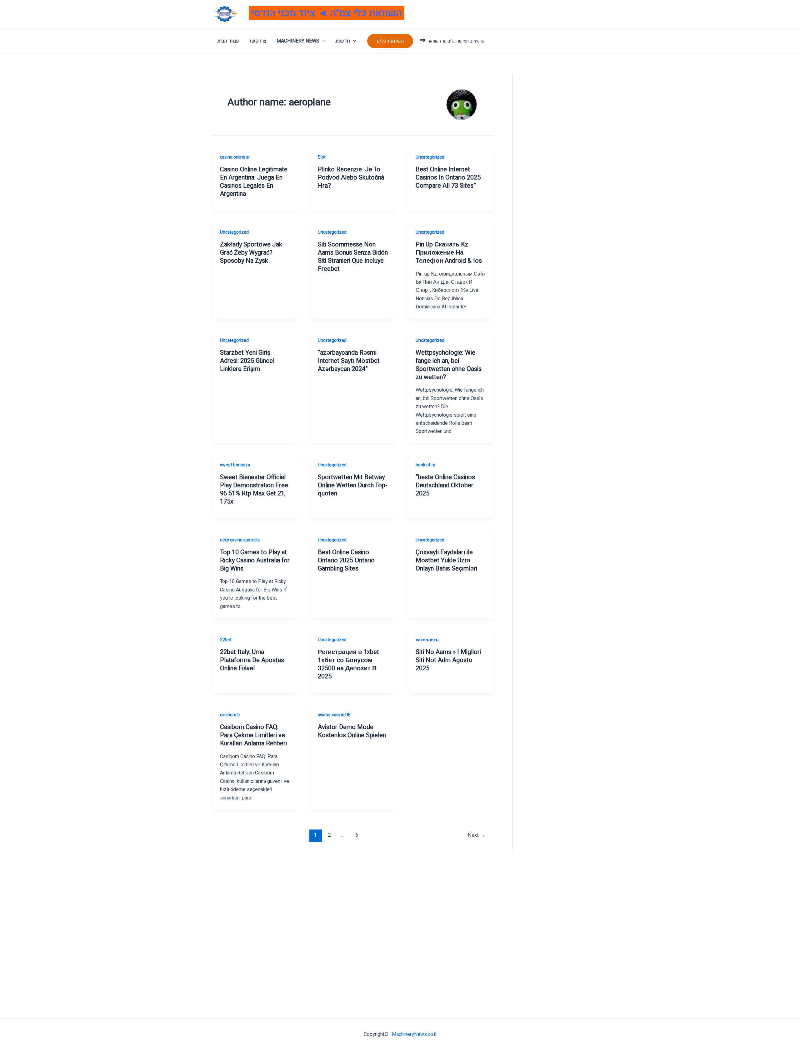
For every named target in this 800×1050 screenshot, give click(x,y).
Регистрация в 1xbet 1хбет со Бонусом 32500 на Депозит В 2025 (348, 664)
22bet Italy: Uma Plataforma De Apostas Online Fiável (252, 660)
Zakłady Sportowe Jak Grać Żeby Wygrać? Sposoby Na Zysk (251, 252)
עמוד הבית (228, 41)
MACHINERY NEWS (298, 41)
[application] (322, 40)
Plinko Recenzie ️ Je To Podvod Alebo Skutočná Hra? (351, 177)
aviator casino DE (334, 715)
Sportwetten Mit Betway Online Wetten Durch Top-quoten (353, 485)
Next (476, 835)
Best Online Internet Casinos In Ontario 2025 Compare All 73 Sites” (448, 177)
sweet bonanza (235, 465)
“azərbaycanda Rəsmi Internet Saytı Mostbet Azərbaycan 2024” (349, 360)
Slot (322, 157)
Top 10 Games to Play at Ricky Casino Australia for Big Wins (255, 560)
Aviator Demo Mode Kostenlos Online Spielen (352, 731)
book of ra (425, 465)
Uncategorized (430, 157)
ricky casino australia (240, 540)
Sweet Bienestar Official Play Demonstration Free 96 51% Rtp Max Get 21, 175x (254, 489)
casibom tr (230, 715)
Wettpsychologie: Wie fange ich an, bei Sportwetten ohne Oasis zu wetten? (449, 365)
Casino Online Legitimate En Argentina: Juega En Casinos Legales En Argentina (254, 181)
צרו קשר (258, 41)
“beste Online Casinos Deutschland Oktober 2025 (445, 485)
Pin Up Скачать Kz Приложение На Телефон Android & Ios (449, 252)
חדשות (343, 41)
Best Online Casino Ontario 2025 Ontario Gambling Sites (346, 560)
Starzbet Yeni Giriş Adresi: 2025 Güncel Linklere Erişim (247, 360)
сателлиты (428, 640)
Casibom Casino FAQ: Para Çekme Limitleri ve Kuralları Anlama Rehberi (253, 735)
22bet (226, 640)
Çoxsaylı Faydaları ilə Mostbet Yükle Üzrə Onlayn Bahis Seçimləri (446, 560)
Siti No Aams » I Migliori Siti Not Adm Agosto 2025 (448, 660)
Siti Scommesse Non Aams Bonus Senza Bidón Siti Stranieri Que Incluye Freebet (353, 256)
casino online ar (235, 157)
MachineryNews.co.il (414, 1034)
